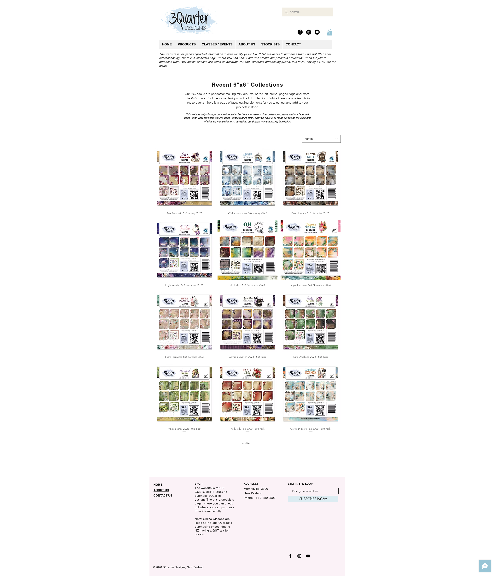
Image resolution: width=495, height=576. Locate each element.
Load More (247, 443)
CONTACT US (163, 495)
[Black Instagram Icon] (299, 556)
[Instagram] (308, 32)
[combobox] (321, 139)
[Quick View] (184, 178)
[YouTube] (317, 32)
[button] (329, 32)
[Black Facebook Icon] (290, 556)
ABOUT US (161, 490)
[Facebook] (300, 32)
